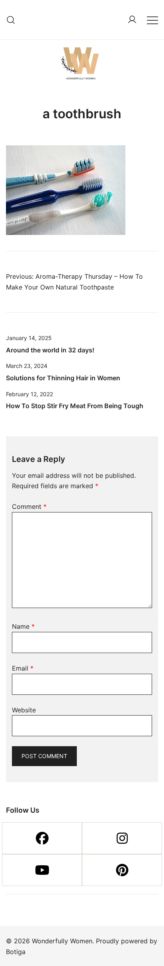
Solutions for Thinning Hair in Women (63, 378)
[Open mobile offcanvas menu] (152, 19)
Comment (29, 506)
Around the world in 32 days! (50, 350)
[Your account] (132, 20)
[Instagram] (122, 838)
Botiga (15, 952)
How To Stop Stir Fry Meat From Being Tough (74, 406)
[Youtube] (42, 870)
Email (22, 668)
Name (23, 626)
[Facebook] (42, 838)
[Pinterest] (122, 870)
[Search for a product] (11, 19)
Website (24, 710)
